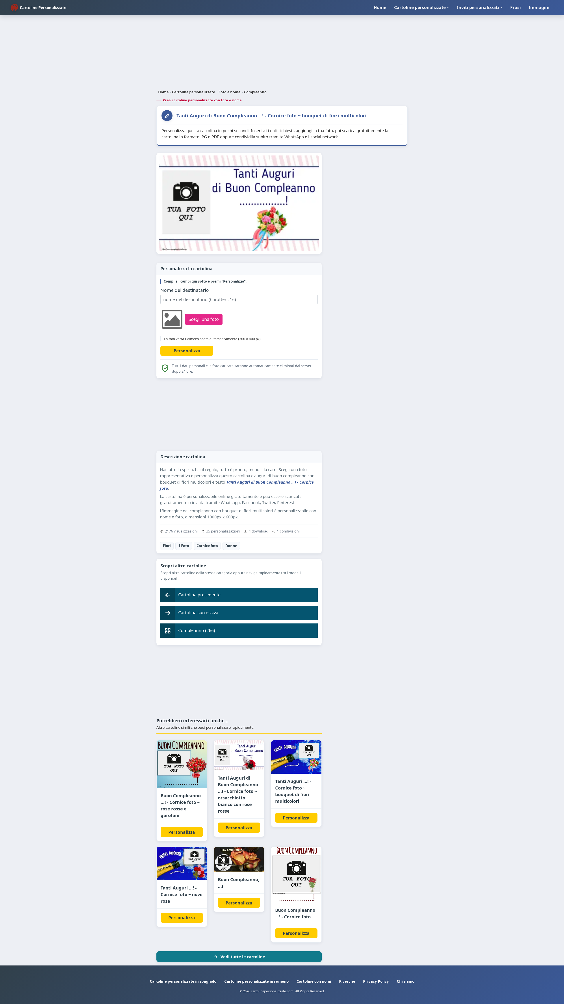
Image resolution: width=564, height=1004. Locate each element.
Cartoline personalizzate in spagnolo (183, 981)
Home (380, 7)
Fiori (167, 545)
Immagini (539, 7)
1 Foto (183, 545)
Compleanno (255, 92)
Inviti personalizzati (478, 7)
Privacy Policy (376, 981)
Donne (231, 545)
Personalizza (181, 832)
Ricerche (347, 981)
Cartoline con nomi (314, 981)
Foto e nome (229, 92)
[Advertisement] (282, 54)
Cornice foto (207, 545)
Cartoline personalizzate (420, 7)
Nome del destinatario (184, 290)
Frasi (515, 7)
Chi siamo (405, 981)
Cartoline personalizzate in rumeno (256, 981)
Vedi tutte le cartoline (243, 956)
